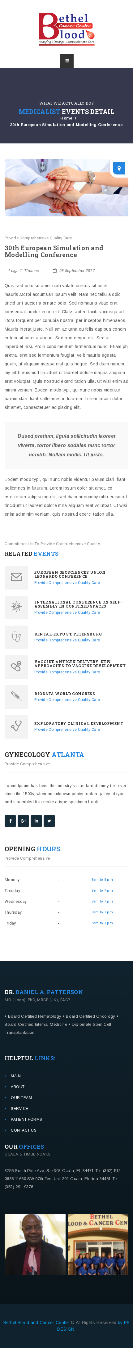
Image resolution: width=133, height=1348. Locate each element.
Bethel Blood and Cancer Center (37, 1322)
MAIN (16, 1076)
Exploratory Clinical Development (78, 723)
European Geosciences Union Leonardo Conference (69, 574)
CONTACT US (23, 1130)
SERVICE (19, 1108)
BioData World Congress (64, 693)
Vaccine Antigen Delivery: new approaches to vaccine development (80, 663)
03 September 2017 (76, 270)
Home (66, 118)
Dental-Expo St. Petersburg (68, 633)
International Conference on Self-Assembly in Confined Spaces (78, 603)
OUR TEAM (21, 1098)
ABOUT (18, 1087)
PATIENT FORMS (26, 1119)
